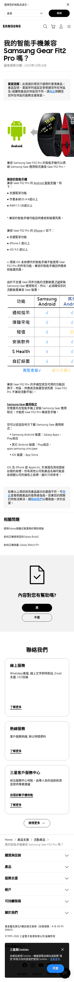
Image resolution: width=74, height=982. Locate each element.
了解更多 (16, 707)
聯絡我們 (36, 499)
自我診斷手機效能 (21, 795)
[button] (37, 855)
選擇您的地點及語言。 (16, 4)
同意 (55, 968)
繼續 (59, 13)
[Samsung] (10, 26)
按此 (52, 91)
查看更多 (55, 959)
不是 (37, 617)
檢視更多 (34, 823)
